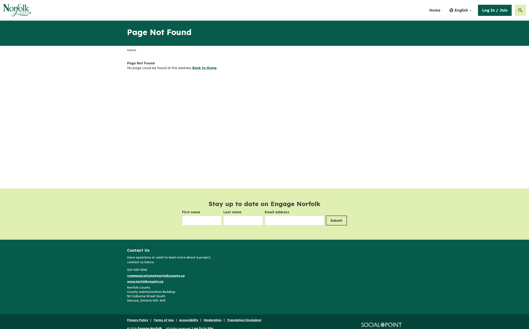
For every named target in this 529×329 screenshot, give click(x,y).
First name (191, 212)
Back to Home (204, 68)
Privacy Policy (137, 320)
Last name (232, 212)
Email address (277, 212)
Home (434, 10)
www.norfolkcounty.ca (145, 281)
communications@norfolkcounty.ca (156, 276)
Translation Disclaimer (244, 320)
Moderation (213, 320)
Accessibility (188, 320)
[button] (460, 10)
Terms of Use (164, 320)
